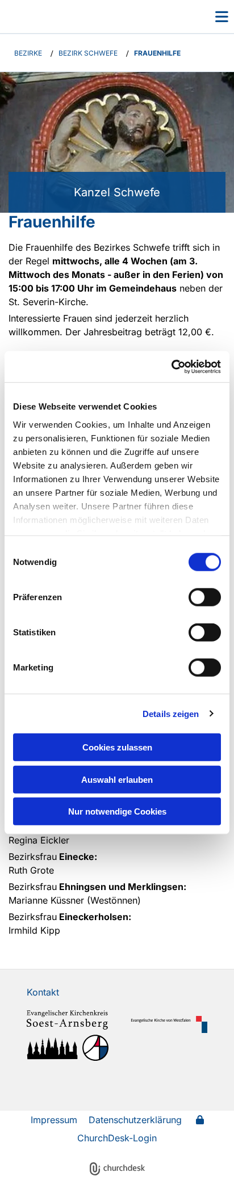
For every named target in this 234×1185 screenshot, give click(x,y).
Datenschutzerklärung (135, 1119)
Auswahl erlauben (117, 779)
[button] (205, 16)
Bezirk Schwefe (88, 53)
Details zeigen (171, 713)
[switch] (205, 597)
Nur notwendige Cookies (117, 811)
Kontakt (43, 992)
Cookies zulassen (117, 747)
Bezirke (28, 53)
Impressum (54, 1119)
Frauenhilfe (157, 53)
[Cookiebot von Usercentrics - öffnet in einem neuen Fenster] (171, 366)
